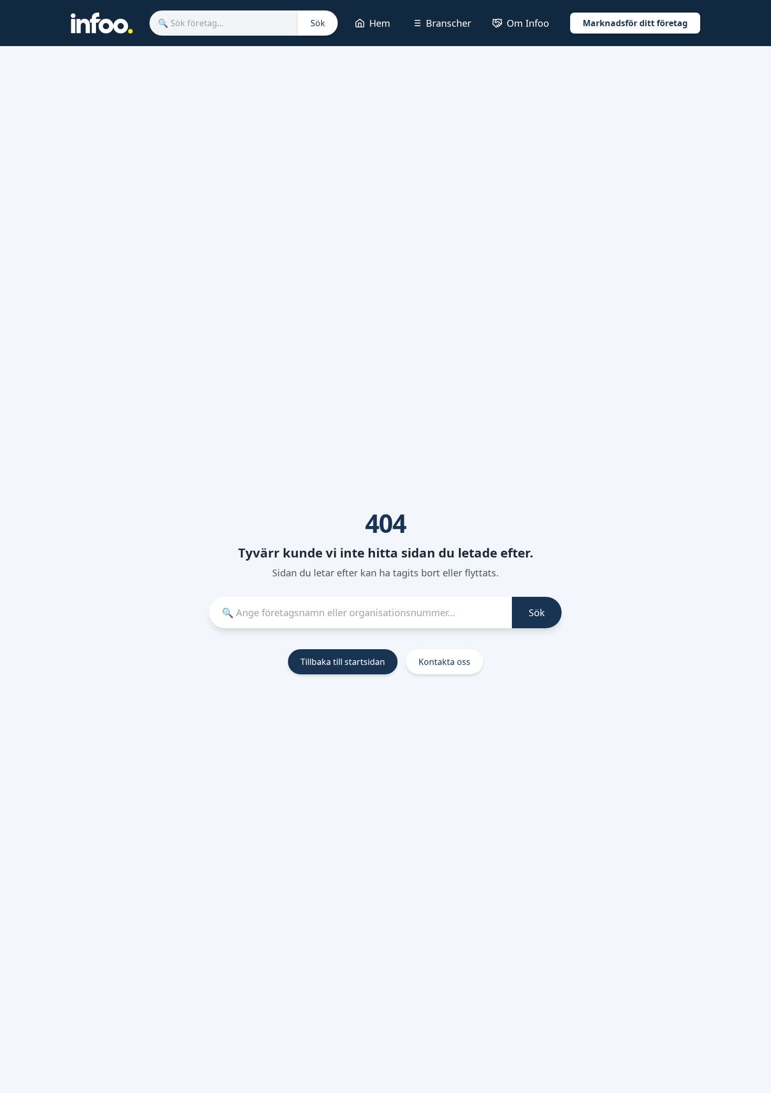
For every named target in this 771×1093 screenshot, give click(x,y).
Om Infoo (528, 23)
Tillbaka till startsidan (343, 662)
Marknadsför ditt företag (635, 23)
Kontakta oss (444, 662)
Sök (317, 23)
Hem (379, 23)
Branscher (448, 23)
